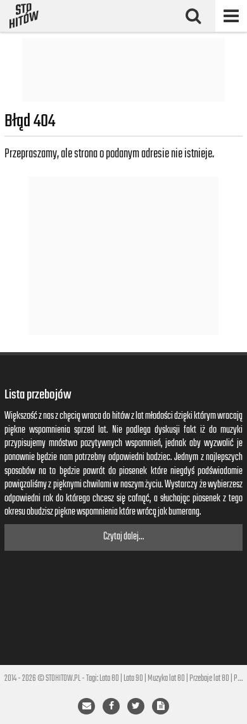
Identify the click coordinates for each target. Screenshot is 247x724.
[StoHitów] (24, 16)
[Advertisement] (123, 70)
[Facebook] (111, 706)
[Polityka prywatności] (160, 706)
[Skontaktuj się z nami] (86, 706)
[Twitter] (135, 706)
